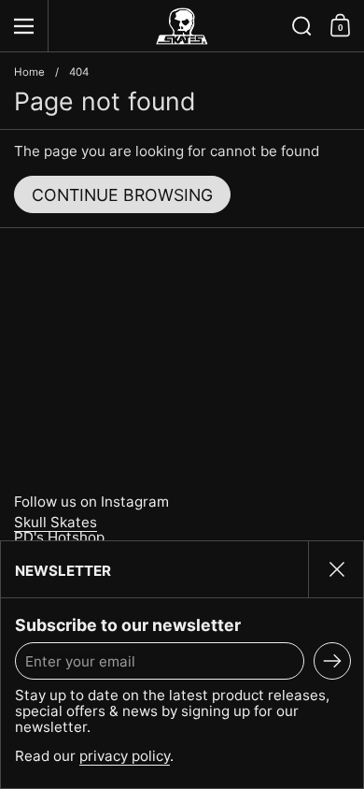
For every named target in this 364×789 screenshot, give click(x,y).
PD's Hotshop (59, 537)
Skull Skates (55, 522)
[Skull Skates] (182, 26)
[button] (302, 26)
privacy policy (124, 756)
